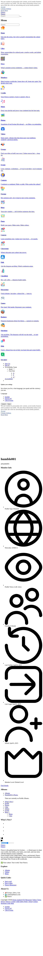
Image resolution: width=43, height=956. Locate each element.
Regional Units (5, 903)
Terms (39, 900)
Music (7, 874)
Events (7, 810)
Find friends (4, 785)
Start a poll (8, 881)
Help (12, 903)
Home (14, 900)
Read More (4, 10)
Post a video (8, 883)
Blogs (10, 814)
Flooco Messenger (10, 885)
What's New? (9, 802)
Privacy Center (10, 901)
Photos (7, 805)
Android (19, 900)
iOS (23, 900)
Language (4, 393)
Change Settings (6, 9)
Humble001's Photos (11, 795)
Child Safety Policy (22, 901)
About (30, 901)
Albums (7, 793)
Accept (3, 7)
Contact (35, 901)
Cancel (4, 404)
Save (9, 404)
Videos (7, 809)
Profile (7, 803)
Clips (6, 807)
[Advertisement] (21, 934)
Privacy (3, 901)
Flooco (3, 12)
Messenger (28, 900)
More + (7, 812)
